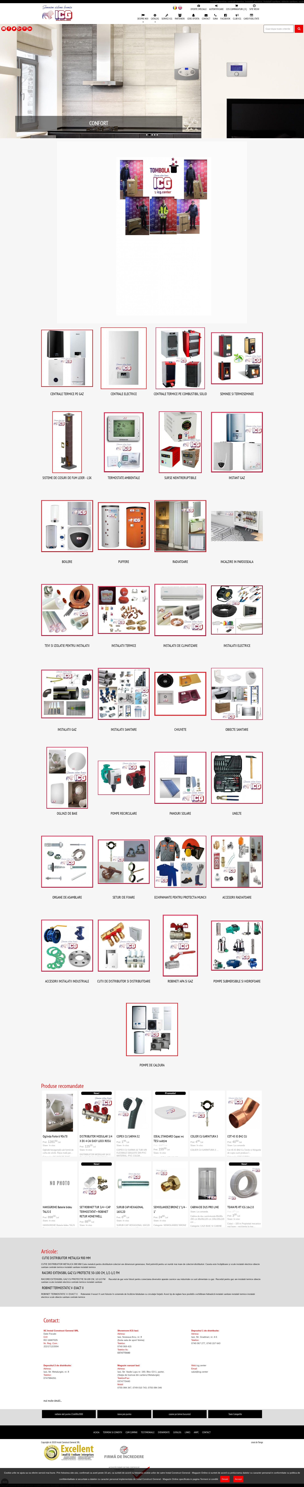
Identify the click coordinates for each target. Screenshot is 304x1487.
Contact (206, 1432)
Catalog (177, 1432)
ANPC (196, 1432)
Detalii (225, 1479)
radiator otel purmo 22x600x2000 (69, 1414)
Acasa (96, 1432)
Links (187, 1432)
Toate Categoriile (235, 1414)
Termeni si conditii (112, 1432)
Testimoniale (148, 1432)
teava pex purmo (124, 1414)
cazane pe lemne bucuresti (180, 1414)
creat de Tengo (257, 1442)
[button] (143, 18)
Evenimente (164, 1432)
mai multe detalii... (53, 1400)
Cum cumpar (131, 1432)
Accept (238, 1479)
